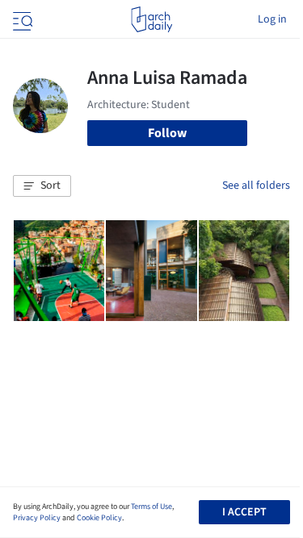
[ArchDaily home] (151, 19)
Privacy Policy (37, 517)
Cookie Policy (99, 517)
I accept (244, 512)
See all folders (256, 185)
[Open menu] (21, 19)
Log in (272, 19)
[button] (42, 186)
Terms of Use (151, 506)
